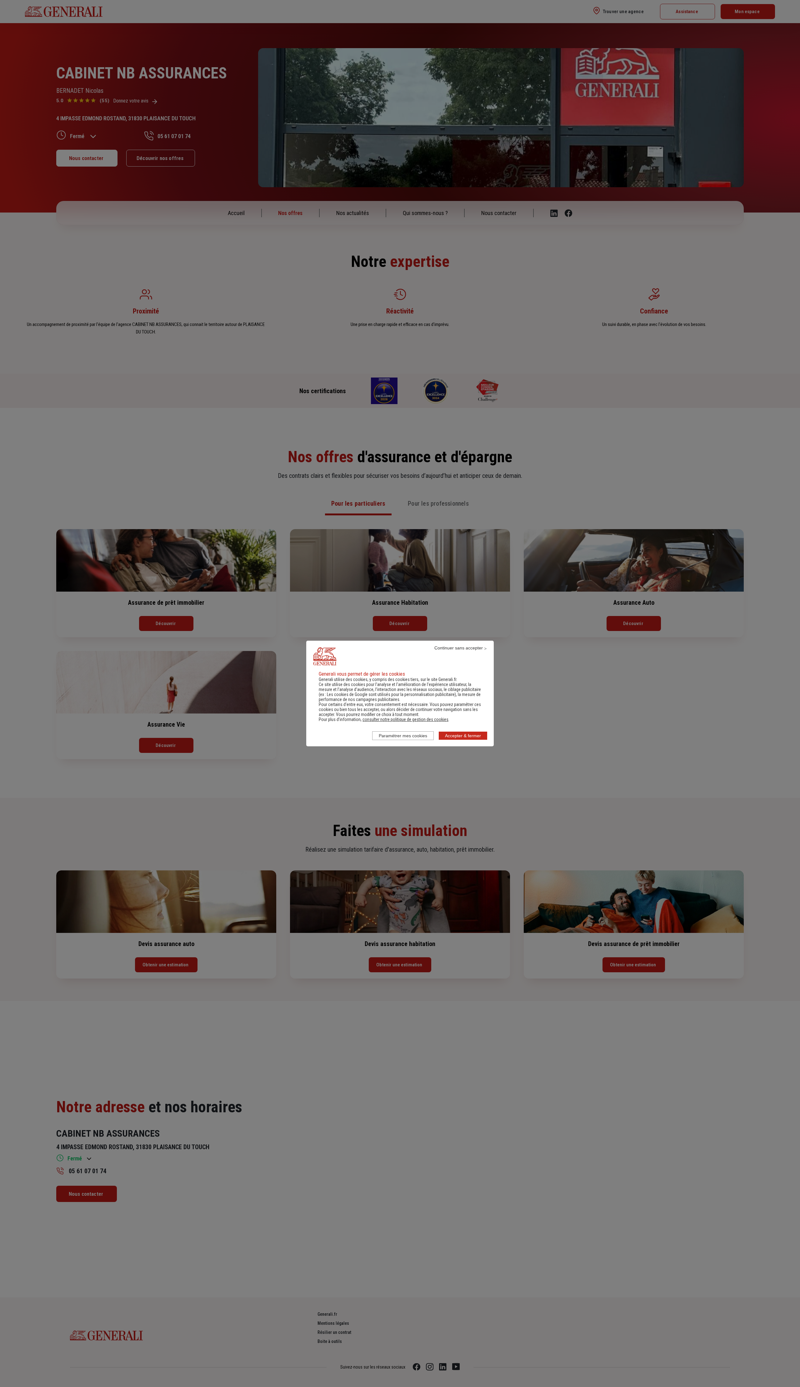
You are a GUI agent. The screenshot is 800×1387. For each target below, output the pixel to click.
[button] (405, 719)
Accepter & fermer (463, 735)
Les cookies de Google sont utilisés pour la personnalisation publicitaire (391, 694)
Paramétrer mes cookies (403, 735)
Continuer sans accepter (458, 647)
